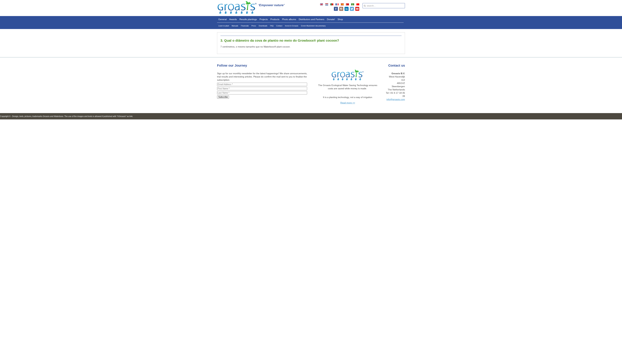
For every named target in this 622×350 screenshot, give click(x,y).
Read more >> (347, 102)
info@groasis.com (395, 99)
